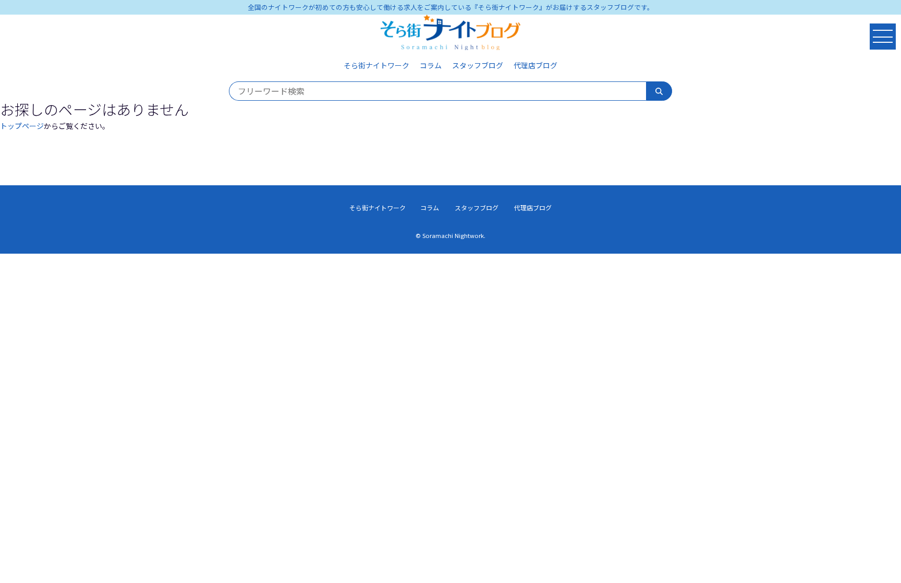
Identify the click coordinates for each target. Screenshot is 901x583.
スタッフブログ (477, 65)
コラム (431, 65)
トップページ (22, 126)
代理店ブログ (535, 65)
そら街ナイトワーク (376, 65)
